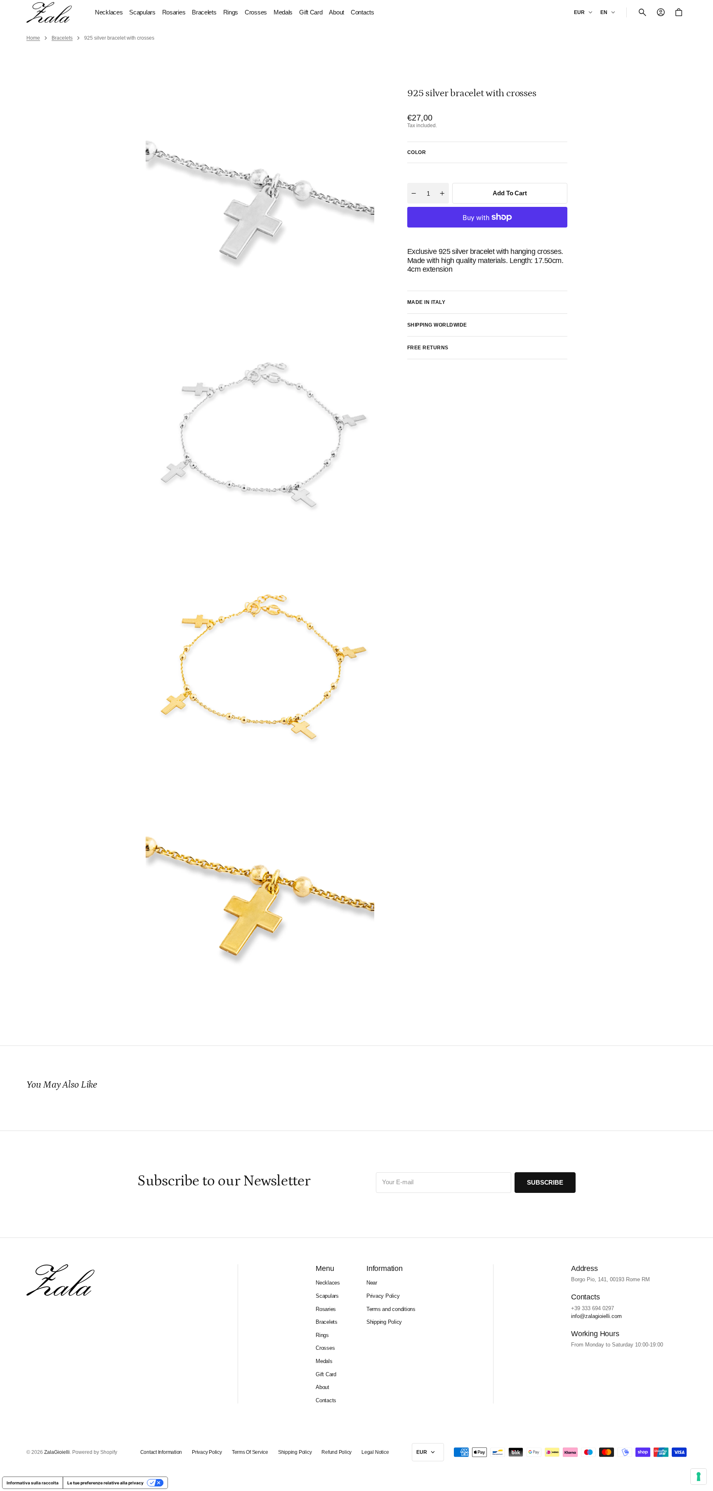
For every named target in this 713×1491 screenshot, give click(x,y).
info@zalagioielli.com (596, 1316)
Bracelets (62, 38)
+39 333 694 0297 (592, 1308)
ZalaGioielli (57, 1452)
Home (33, 38)
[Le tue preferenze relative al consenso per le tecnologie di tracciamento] (698, 1476)
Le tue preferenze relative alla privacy (105, 1482)
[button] (642, 12)
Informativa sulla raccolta (33, 1482)
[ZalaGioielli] (49, 12)
